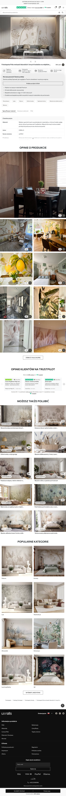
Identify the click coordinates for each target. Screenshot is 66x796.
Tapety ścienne (36, 732)
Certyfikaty (35, 728)
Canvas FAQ (5, 732)
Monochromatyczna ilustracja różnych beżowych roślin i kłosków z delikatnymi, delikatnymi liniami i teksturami (12, 428)
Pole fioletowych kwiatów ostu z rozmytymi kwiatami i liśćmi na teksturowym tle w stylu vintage (46, 507)
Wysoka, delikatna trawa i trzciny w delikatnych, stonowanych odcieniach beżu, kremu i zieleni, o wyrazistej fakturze (12, 533)
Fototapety (8, 700)
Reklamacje (35, 725)
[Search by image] (59, 12)
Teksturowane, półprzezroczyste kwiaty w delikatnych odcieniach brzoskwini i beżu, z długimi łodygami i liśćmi (46, 533)
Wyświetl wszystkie (33, 692)
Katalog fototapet (18, 700)
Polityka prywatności (8, 747)
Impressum (5, 750)
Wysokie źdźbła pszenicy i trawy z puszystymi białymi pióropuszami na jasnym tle (46, 454)
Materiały (4, 728)
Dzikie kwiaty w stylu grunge (9, 454)
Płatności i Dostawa (7, 735)
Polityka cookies (36, 750)
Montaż (4, 738)
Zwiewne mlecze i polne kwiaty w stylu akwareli (46, 428)
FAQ (3, 725)
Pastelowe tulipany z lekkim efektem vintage (12, 480)
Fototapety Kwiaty (29, 700)
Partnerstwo (35, 754)
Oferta (3, 754)
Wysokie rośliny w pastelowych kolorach (46, 480)
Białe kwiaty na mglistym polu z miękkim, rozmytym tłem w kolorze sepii (12, 507)
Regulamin (35, 747)
